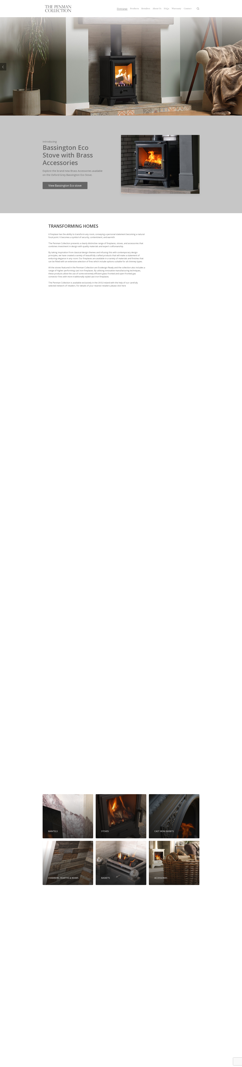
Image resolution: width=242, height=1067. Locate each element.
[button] (65, 185)
